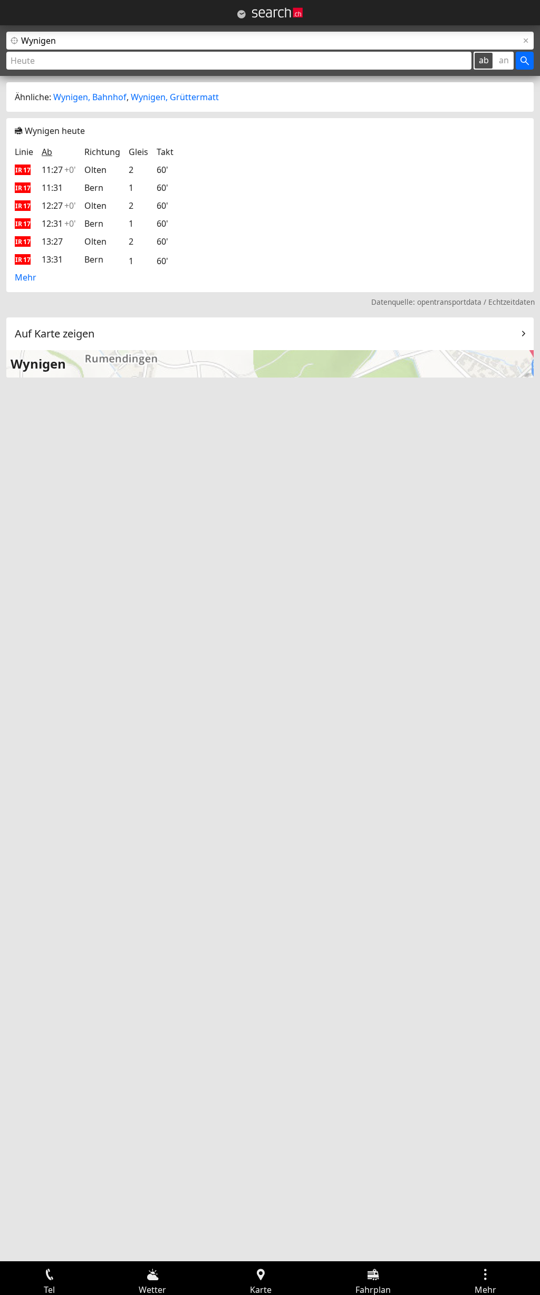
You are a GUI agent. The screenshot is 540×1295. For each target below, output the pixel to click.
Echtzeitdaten (511, 302)
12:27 (59, 205)
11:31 (52, 188)
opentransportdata (449, 302)
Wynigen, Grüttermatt (175, 97)
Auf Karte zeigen (54, 333)
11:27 (59, 170)
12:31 (59, 223)
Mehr (25, 277)
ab (484, 60)
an (504, 60)
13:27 (52, 241)
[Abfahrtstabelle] (241, 14)
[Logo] (277, 12)
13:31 (52, 259)
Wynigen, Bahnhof (90, 97)
